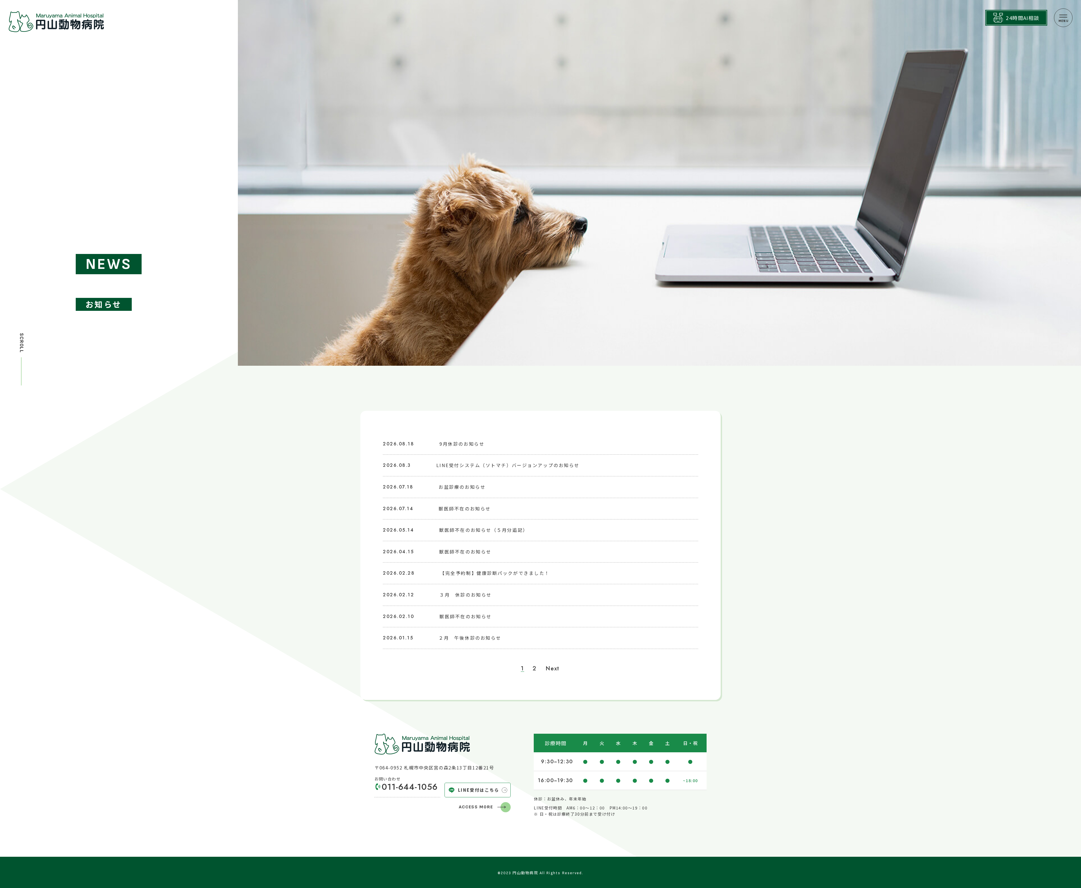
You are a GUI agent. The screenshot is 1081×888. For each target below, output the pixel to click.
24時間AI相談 (1022, 17)
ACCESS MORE (476, 807)
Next (552, 668)
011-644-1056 (410, 787)
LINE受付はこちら (478, 790)
